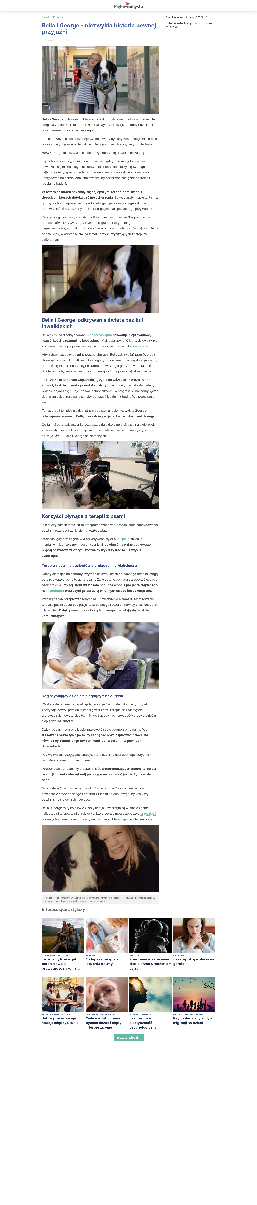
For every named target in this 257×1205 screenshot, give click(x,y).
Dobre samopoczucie (55, 955)
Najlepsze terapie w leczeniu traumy (102, 961)
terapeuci (123, 539)
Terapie (90, 955)
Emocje (134, 955)
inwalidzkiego (142, 346)
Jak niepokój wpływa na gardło (193, 961)
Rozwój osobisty (140, 1014)
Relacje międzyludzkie (56, 1014)
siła (117, 385)
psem (141, 161)
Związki (46, 17)
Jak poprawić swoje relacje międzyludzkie (60, 1020)
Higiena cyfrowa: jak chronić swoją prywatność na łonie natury (59, 964)
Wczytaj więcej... (129, 1037)
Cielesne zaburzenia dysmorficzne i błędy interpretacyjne (104, 1022)
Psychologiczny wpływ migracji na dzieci (193, 1020)
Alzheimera (55, 591)
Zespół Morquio (100, 335)
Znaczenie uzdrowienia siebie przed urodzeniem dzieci (150, 963)
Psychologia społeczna (188, 1014)
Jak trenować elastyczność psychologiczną (143, 1022)
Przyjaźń (58, 17)
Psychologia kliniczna (100, 1014)
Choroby (178, 955)
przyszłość (148, 813)
